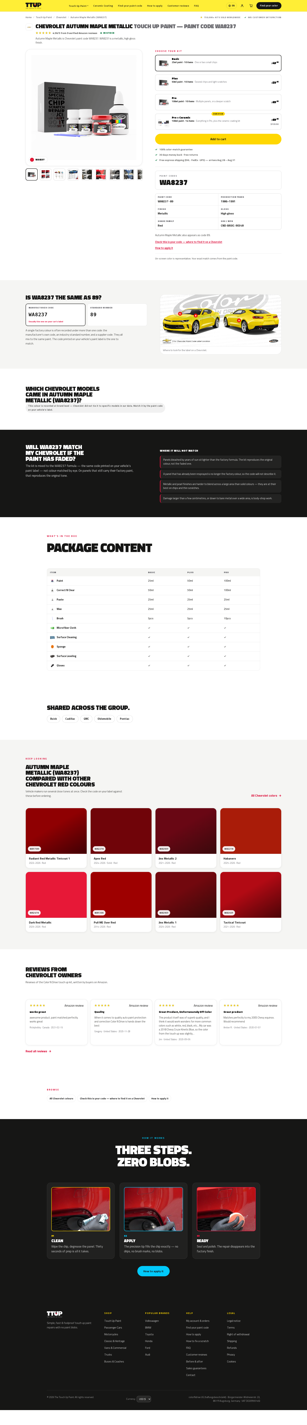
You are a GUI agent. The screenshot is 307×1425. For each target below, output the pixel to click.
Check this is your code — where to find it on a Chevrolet (188, 242)
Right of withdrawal (238, 1334)
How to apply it (164, 248)
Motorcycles (111, 1334)
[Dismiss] (51, 1413)
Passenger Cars (113, 1328)
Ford (147, 1348)
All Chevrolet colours (61, 1098)
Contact (190, 1375)
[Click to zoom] (84, 107)
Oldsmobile (104, 719)
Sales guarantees (196, 1368)
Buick (53, 719)
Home (29, 17)
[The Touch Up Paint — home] (33, 6)
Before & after (194, 1361)
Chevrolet (61, 17)
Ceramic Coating (103, 5)
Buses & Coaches (114, 1361)
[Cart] (251, 5)
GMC (86, 719)
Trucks (108, 1355)
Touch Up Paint (78, 6)
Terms (231, 1328)
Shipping (232, 1341)
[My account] (242, 5)
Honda (148, 1341)
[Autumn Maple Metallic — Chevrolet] (45, 174)
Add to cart (218, 139)
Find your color (269, 5)
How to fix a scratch (197, 1341)
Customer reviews (178, 5)
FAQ (196, 5)
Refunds (232, 1348)
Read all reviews (36, 1051)
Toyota (149, 1334)
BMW (148, 1328)
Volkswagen (152, 1321)
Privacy (231, 1355)
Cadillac (70, 719)
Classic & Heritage (114, 1341)
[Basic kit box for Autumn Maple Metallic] (32, 174)
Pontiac (125, 719)
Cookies (231, 1361)
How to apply (154, 5)
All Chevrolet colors (264, 795)
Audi (147, 1355)
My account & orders (197, 1321)
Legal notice (234, 1321)
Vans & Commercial (115, 1348)
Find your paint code (130, 5)
